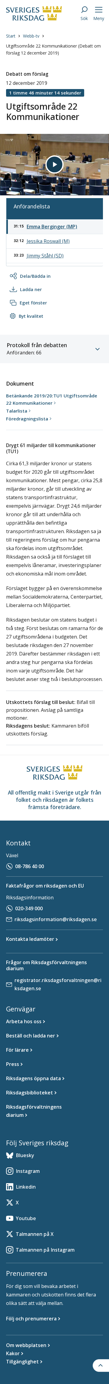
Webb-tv (31, 36)
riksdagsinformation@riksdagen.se (56, 919)
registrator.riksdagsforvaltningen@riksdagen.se (58, 984)
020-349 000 (29, 908)
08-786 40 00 (29, 866)
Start (10, 36)
